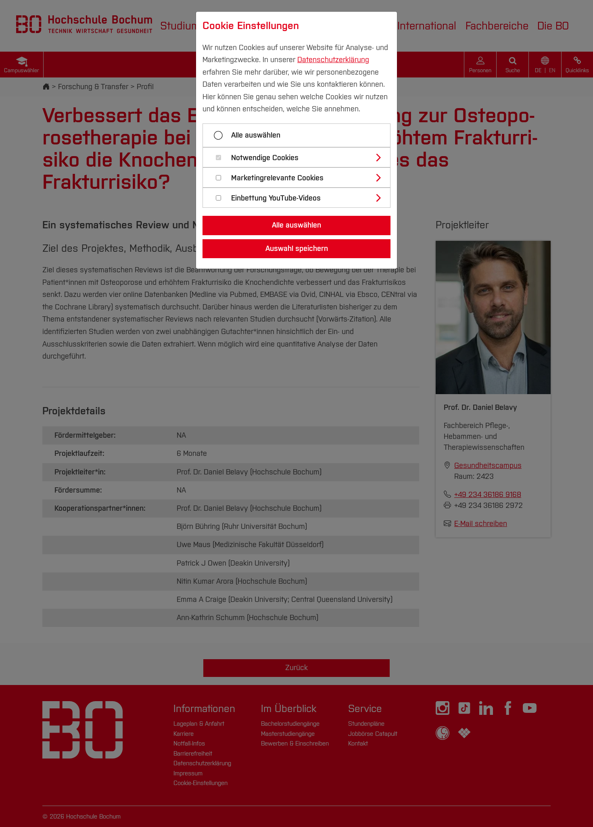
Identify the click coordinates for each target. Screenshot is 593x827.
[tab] (300, 157)
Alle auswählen (255, 135)
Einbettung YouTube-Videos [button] (276, 198)
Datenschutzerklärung (333, 59)
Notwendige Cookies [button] (265, 158)
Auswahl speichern (296, 248)
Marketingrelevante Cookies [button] (277, 178)
